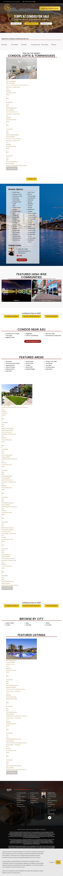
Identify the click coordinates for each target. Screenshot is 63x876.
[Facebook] (49, 817)
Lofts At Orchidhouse (16, 300)
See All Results (12, 168)
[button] (3, 289)
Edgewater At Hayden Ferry (47, 300)
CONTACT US (51, 814)
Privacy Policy (21, 829)
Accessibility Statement (39, 829)
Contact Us (51, 862)
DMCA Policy (29, 829)
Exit (58, 862)
